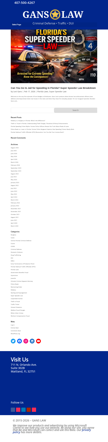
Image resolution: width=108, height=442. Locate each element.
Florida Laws (42, 91)
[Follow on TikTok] (34, 410)
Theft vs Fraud (15, 301)
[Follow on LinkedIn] (23, 410)
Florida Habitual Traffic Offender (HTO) (23, 267)
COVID (13, 246)
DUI (12, 258)
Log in (12, 325)
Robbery (13, 290)
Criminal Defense (16, 249)
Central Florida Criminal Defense (21, 240)
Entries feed (14, 328)
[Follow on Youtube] (29, 410)
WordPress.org (15, 333)
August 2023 (15, 174)
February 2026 (15, 165)
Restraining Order (16, 287)
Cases (12, 238)
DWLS (12, 261)
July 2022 (14, 188)
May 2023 (14, 179)
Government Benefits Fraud (19, 272)
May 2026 (14, 156)
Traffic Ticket (15, 304)
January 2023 (15, 182)
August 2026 (15, 148)
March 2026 (14, 162)
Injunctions (14, 275)
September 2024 (16, 168)
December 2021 (16, 208)
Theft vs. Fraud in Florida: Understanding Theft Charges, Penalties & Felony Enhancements (39, 123)
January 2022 (15, 206)
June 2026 (14, 153)
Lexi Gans (17, 91)
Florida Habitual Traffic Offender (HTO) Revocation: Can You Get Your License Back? (37, 132)
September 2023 (16, 171)
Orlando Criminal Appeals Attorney (22, 281)
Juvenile (13, 278)
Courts (13, 243)
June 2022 (14, 191)
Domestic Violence (17, 252)
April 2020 (14, 223)
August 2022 (15, 185)
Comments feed (16, 331)
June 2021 (14, 220)
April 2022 (14, 197)
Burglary (13, 235)
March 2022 (14, 200)
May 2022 (14, 194)
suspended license (17, 298)
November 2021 (16, 211)
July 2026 (14, 151)
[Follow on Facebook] (13, 410)
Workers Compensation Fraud (20, 316)
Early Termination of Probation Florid (22, 264)
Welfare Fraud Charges (18, 310)
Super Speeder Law (57, 91)
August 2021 (15, 217)
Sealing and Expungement (19, 293)
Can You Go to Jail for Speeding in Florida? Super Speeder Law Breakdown (53, 88)
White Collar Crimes (17, 313)
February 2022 (15, 203)
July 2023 (14, 177)
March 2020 (14, 226)
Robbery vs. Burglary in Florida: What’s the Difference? (28, 120)
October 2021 (15, 214)
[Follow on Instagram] (18, 410)
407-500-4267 (24, 2)
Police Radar (15, 284)
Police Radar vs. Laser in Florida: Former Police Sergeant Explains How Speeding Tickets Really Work (42, 129)
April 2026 (14, 159)
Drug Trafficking (16, 255)
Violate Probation (16, 307)
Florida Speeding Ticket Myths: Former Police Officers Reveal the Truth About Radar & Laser (40, 126)
